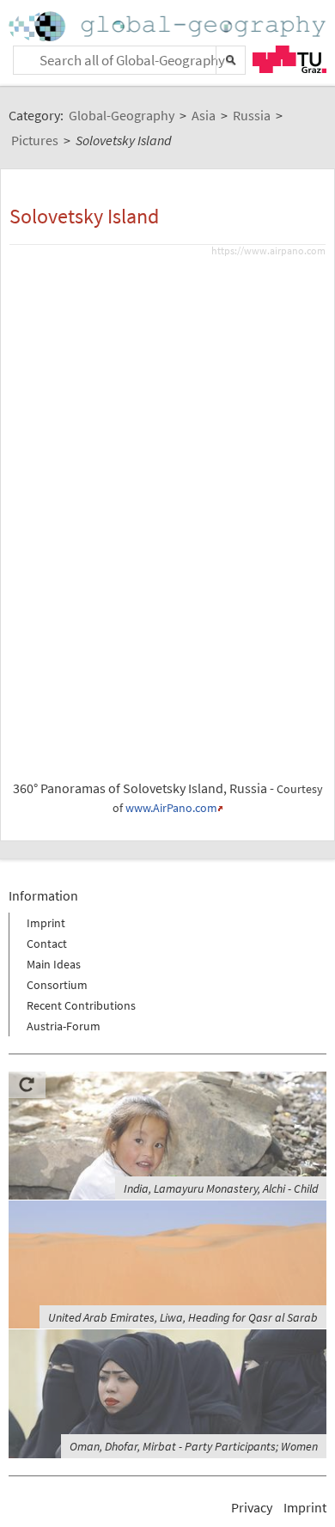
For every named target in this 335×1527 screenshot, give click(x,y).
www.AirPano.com (171, 808)
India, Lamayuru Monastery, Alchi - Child (221, 1188)
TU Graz (289, 59)
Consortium (57, 985)
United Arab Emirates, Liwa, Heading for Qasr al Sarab (183, 1317)
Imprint (46, 923)
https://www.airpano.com (268, 250)
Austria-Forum (63, 1026)
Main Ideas (54, 964)
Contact (47, 943)
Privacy (251, 1507)
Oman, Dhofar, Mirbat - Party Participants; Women (194, 1446)
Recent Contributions (81, 1005)
